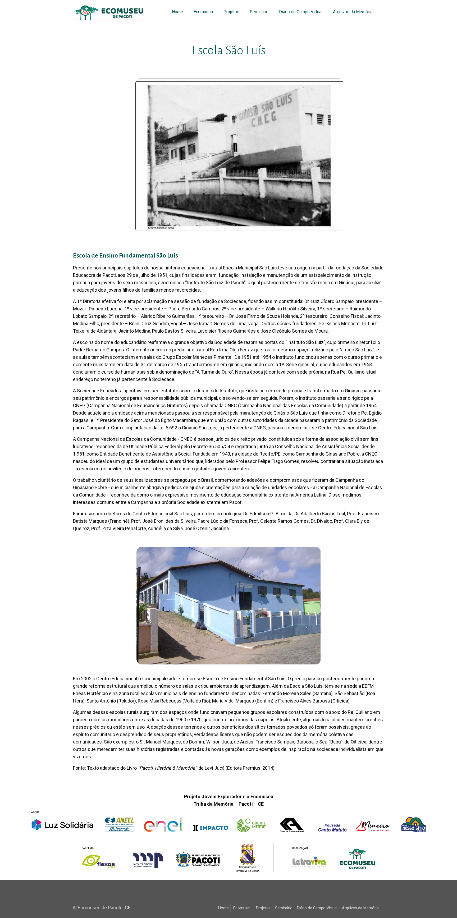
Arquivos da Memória (360, 908)
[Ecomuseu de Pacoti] (109, 12)
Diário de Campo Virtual (317, 908)
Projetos (263, 908)
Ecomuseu (242, 908)
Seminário (284, 908)
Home (223, 908)
